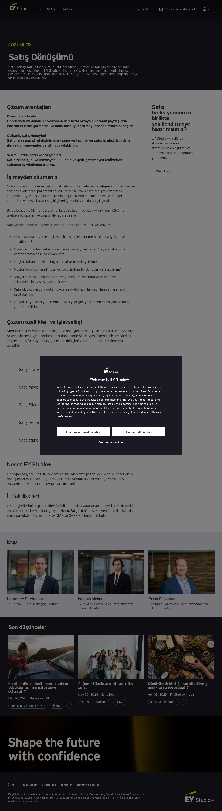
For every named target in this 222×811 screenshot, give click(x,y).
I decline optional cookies (83, 432)
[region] (111, 405)
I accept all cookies (139, 432)
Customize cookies (111, 442)
